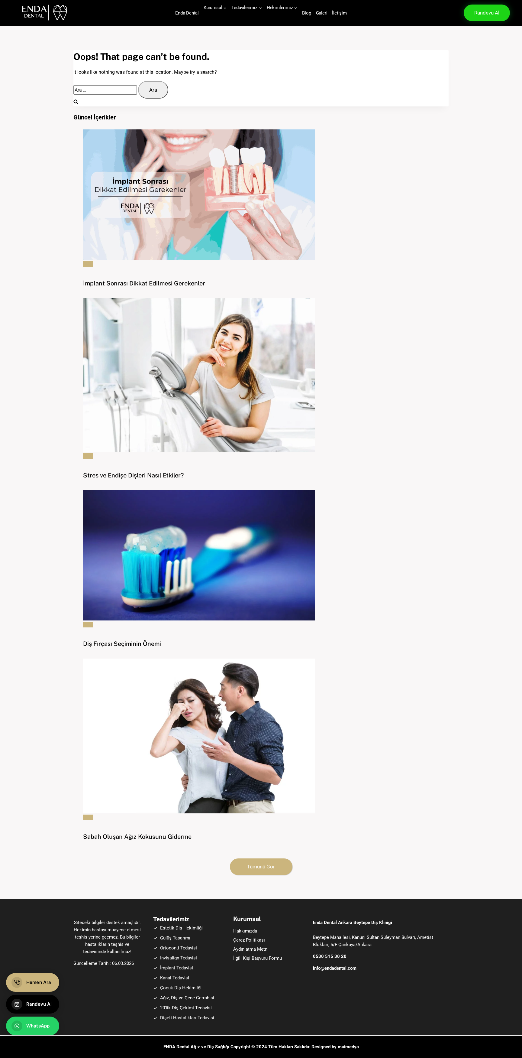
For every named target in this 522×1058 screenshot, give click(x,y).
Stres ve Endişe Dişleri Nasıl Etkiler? (133, 475)
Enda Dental (187, 13)
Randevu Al (486, 13)
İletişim (339, 13)
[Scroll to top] (502, 1047)
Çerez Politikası (249, 940)
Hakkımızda (245, 931)
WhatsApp (38, 1026)
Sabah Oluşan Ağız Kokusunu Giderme (137, 836)
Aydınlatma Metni (251, 949)
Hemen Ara (38, 982)
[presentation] (266, 194)
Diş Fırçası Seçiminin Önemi (122, 643)
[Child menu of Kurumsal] (211, 16)
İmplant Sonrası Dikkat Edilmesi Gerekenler (144, 283)
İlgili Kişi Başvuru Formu (257, 958)
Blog (306, 13)
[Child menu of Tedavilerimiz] (239, 16)
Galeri (321, 13)
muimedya (348, 1047)
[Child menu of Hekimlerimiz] (274, 16)
